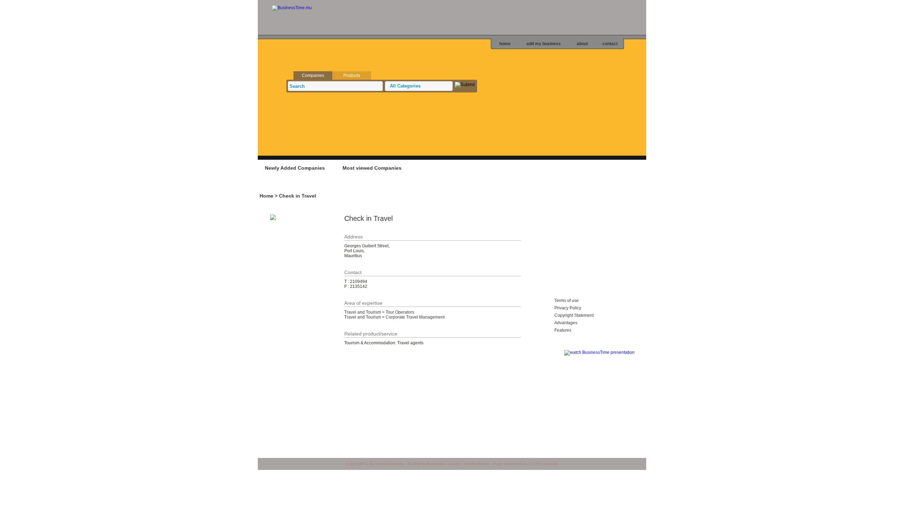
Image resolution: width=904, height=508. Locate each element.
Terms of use (566, 300)
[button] (419, 86)
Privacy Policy (567, 308)
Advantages (565, 322)
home (505, 43)
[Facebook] (898, 80)
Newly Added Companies (295, 168)
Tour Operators (400, 312)
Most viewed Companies (372, 168)
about (582, 43)
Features (562, 330)
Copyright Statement (574, 315)
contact (610, 43)
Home (266, 196)
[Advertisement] (388, 185)
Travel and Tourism (362, 312)
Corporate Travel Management (415, 317)
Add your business (602, 167)
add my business (544, 43)
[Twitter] (898, 67)
